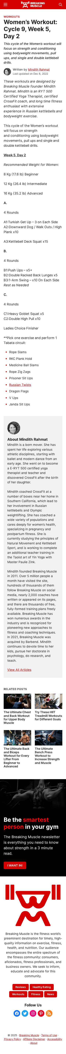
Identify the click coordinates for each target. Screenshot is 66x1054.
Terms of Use (49, 1035)
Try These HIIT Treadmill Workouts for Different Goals (48, 715)
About (33, 1042)
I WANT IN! (15, 865)
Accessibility (54, 1039)
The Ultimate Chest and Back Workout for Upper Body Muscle (17, 717)
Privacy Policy (12, 1039)
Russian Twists (20, 385)
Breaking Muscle (29, 1035)
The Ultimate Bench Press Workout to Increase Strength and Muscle (47, 756)
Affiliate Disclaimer (34, 1039)
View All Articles (19, 670)
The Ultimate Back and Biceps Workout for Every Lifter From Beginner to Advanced (16, 757)
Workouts (12, 16)
